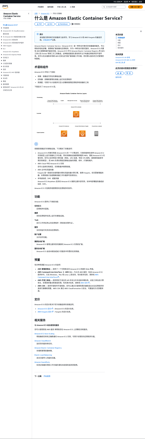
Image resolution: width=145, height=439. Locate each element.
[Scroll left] (36, 7)
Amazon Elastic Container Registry (48, 348)
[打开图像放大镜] (36, 144)
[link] (57, 13)
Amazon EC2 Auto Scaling (44, 334)
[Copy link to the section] (33, 67)
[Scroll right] (76, 7)
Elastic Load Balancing (43, 355)
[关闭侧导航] (28, 13)
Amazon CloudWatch (42, 341)
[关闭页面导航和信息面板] (140, 31)
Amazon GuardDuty (42, 362)
